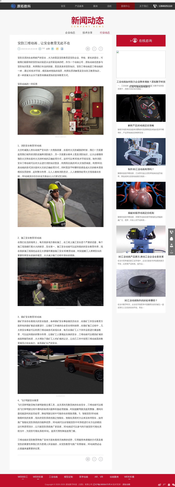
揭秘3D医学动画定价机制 (141, 213)
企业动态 (70, 32)
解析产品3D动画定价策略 (141, 125)
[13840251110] (171, 232)
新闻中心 (125, 6)
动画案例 (114, 477)
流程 (109, 6)
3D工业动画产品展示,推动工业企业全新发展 (141, 256)
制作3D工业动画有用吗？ (141, 169)
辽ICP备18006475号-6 (102, 484)
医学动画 (83, 477)
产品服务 (79, 6)
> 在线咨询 (141, 41)
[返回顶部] (171, 252)
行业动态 (105, 32)
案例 (95, 6)
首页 (63, 6)
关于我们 (143, 6)
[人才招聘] (171, 245)
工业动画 (53, 477)
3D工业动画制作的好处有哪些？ (141, 300)
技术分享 (87, 32)
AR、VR (99, 477)
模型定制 (68, 477)
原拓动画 (126, 484)
